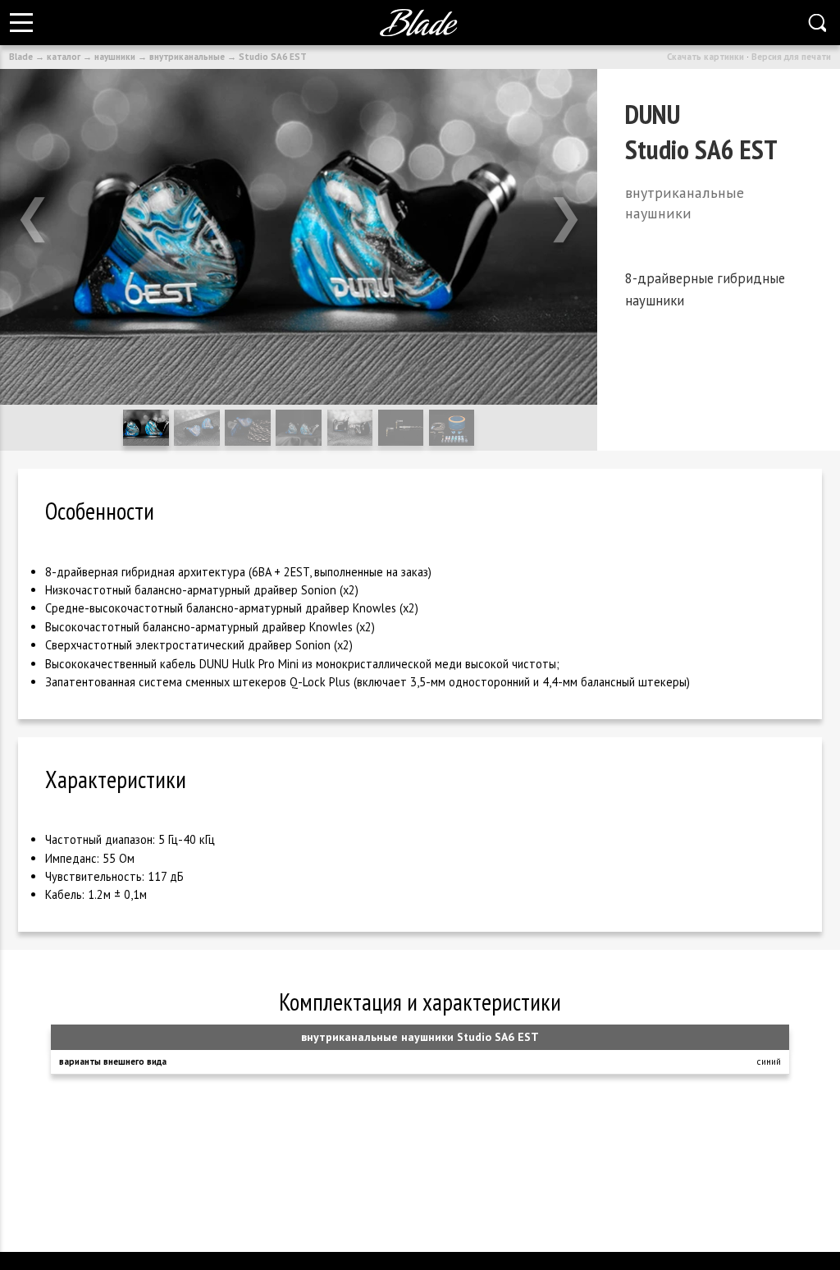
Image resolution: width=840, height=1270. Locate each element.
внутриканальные (187, 56)
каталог (63, 56)
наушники (114, 56)
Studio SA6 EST (273, 56)
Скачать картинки (705, 56)
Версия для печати (791, 56)
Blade (21, 56)
